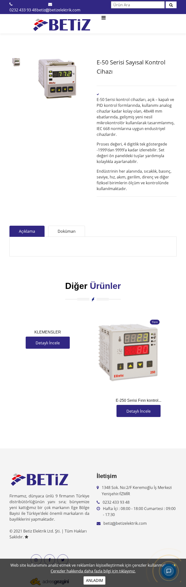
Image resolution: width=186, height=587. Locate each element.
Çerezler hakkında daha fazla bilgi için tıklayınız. (93, 571)
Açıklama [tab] (27, 231)
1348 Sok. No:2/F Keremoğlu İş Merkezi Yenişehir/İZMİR (137, 490)
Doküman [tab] (67, 231)
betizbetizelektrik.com (58, 10)
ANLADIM (94, 580)
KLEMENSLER (47, 332)
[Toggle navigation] (103, 19)
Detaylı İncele (48, 343)
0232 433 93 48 (22, 10)
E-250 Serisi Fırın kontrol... (138, 400)
